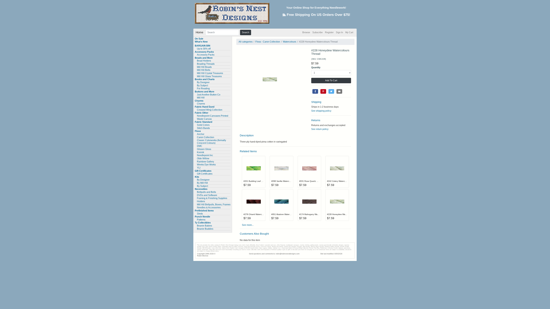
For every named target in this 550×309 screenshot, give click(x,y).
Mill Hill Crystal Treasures (210, 73)
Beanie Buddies (205, 229)
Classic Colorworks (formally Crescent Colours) (211, 141)
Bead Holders (204, 61)
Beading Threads (206, 64)
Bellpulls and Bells (206, 192)
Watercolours (289, 41)
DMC (199, 146)
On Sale (199, 38)
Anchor (200, 134)
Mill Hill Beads (204, 67)
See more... (248, 225)
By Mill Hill (202, 183)
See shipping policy (321, 111)
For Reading (203, 88)
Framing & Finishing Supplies (212, 198)
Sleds (200, 213)
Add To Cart (331, 80)
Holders (201, 201)
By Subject (202, 85)
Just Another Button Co (208, 94)
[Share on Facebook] (315, 91)
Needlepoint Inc (205, 155)
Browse (306, 32)
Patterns (201, 219)
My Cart (349, 32)
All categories (246, 41)
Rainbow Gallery (205, 161)
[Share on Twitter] (331, 91)
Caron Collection (205, 137)
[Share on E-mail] (339, 91)
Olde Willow (203, 158)
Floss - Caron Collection (267, 41)
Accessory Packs (205, 55)
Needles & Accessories (209, 207)
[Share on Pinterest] (323, 91)
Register (329, 32)
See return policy (319, 129)
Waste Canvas (204, 119)
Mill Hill (201, 97)
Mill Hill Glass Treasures (209, 76)
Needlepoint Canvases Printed (212, 116)
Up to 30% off (204, 48)
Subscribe (317, 32)
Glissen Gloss (204, 149)
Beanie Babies (204, 225)
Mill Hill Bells (203, 70)
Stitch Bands (203, 128)
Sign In (339, 32)
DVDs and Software (207, 195)
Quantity (315, 67)
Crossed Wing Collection (209, 110)
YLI (198, 168)
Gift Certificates (204, 174)
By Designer (203, 82)
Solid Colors (203, 125)
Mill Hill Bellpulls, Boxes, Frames (213, 204)
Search (245, 32)
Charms (201, 103)
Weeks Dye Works (206, 164)
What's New (201, 41)
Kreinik (200, 152)
